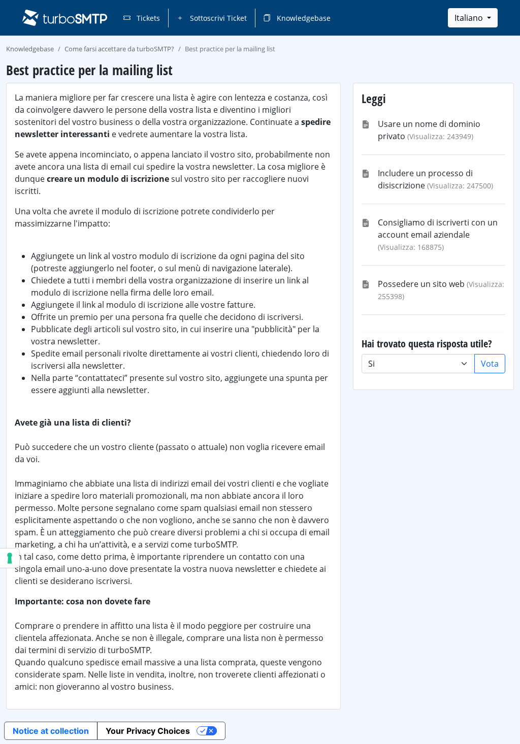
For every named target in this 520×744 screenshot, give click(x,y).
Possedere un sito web (421, 283)
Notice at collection (51, 731)
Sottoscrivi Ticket (217, 18)
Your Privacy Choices (148, 731)
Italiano (469, 17)
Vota (490, 363)
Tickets (147, 18)
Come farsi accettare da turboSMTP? (119, 48)
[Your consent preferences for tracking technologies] (9, 558)
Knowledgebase (303, 18)
